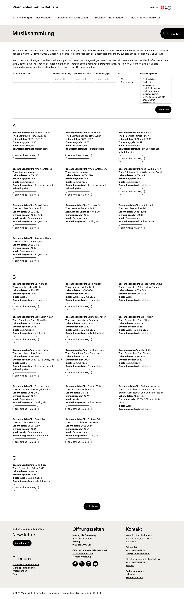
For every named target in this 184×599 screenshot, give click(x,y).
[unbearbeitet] (155, 100)
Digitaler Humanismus (24, 567)
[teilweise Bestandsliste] (155, 97)
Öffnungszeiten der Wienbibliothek (89, 550)
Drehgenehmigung (135, 571)
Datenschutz (68, 593)
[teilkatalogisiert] (155, 94)
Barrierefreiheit (83, 593)
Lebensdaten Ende (82, 73)
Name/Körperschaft (22, 73)
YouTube (95, 564)
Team (15, 574)
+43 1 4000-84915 (135, 550)
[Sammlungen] (128, 82)
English (154, 7)
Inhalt (128, 74)
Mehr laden (92, 506)
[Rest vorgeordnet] (155, 91)
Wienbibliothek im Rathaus (36, 7)
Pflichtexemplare (134, 577)
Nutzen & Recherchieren (145, 17)
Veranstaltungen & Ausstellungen (32, 17)
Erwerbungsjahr (103, 73)
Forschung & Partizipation (73, 17)
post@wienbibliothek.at (138, 553)
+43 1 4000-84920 (135, 562)
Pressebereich (20, 570)
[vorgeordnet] (155, 102)
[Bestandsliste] (155, 79)
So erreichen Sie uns (82, 553)
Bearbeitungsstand (155, 74)
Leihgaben (131, 574)
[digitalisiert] (155, 82)
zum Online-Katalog (27, 156)
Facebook (75, 564)
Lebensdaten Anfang (61, 73)
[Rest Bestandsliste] (155, 88)
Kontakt (130, 565)
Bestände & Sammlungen (109, 17)
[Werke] (128, 79)
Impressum (54, 593)
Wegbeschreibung (81, 556)
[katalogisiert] (155, 85)
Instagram (88, 564)
